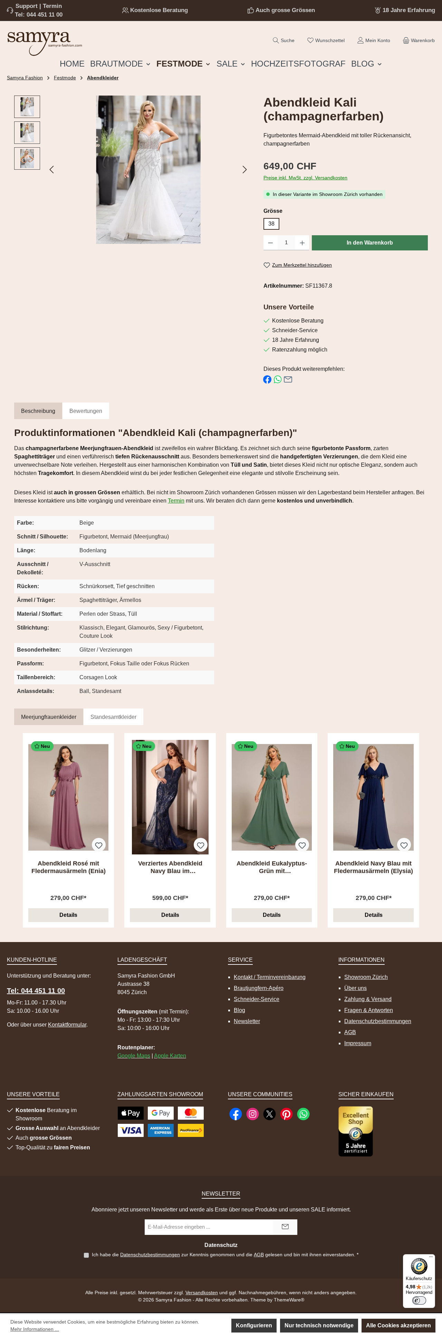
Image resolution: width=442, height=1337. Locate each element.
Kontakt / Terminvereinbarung (270, 977)
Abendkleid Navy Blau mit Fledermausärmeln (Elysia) (373, 867)
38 (271, 224)
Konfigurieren (254, 1325)
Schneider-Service (256, 999)
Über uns (355, 988)
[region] (132, 170)
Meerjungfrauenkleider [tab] (48, 717)
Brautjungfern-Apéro (259, 988)
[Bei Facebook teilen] (267, 379)
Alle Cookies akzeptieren (398, 1325)
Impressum (357, 1043)
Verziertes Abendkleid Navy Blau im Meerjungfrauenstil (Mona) (170, 867)
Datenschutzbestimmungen (377, 1021)
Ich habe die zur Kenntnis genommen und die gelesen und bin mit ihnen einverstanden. (225, 1254)
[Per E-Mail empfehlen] (288, 379)
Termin (176, 501)
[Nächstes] (244, 169)
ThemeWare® (289, 1300)
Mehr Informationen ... (34, 1329)
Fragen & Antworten (368, 1010)
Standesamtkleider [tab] (113, 717)
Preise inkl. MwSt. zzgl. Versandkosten (305, 177)
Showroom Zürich (366, 977)
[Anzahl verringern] (270, 242)
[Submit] (285, 1227)
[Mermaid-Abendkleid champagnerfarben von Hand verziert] (148, 170)
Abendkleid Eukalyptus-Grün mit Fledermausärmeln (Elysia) (271, 867)
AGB (350, 1032)
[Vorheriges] (52, 169)
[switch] (419, 1300)
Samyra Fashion (25, 77)
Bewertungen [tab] (85, 411)
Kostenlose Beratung (159, 10)
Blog (239, 1010)
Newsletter (247, 1021)
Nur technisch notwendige (319, 1325)
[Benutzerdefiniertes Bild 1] (355, 1131)
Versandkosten (201, 1292)
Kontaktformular (67, 1025)
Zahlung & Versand (368, 999)
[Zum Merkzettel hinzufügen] (99, 845)
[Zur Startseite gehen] (45, 42)
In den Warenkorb (370, 243)
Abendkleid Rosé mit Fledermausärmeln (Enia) (68, 867)
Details (68, 915)
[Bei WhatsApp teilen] (277, 379)
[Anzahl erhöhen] (302, 242)
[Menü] (431, 1258)
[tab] (38, 411)
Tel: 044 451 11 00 (39, 14)
